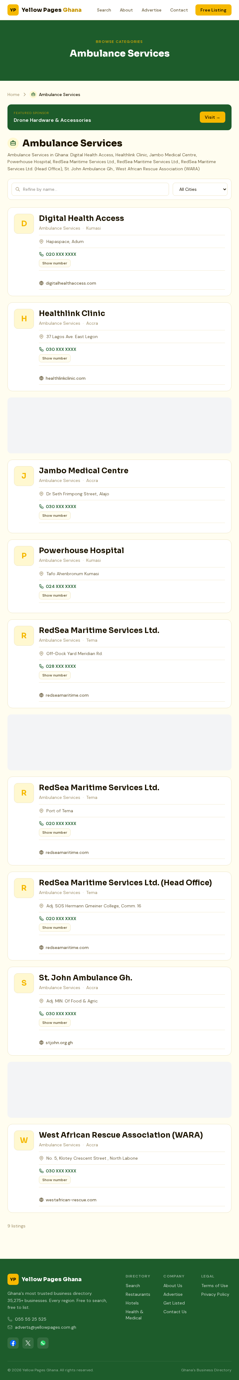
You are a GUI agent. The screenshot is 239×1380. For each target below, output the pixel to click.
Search (104, 10)
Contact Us (175, 1311)
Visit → (212, 117)
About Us (172, 1285)
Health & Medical (134, 1315)
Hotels (132, 1303)
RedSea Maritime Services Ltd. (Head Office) (125, 882)
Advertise (152, 10)
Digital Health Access (81, 218)
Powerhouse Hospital (81, 550)
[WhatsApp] (43, 1343)
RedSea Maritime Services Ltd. (99, 630)
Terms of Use (214, 1285)
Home (13, 94)
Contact (179, 10)
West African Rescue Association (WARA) (121, 1135)
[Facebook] (13, 1343)
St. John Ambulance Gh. (85, 978)
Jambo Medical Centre (84, 470)
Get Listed (174, 1303)
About (126, 10)
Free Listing (213, 10)
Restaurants (138, 1294)
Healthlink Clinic (72, 313)
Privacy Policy (215, 1294)
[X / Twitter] (28, 1343)
